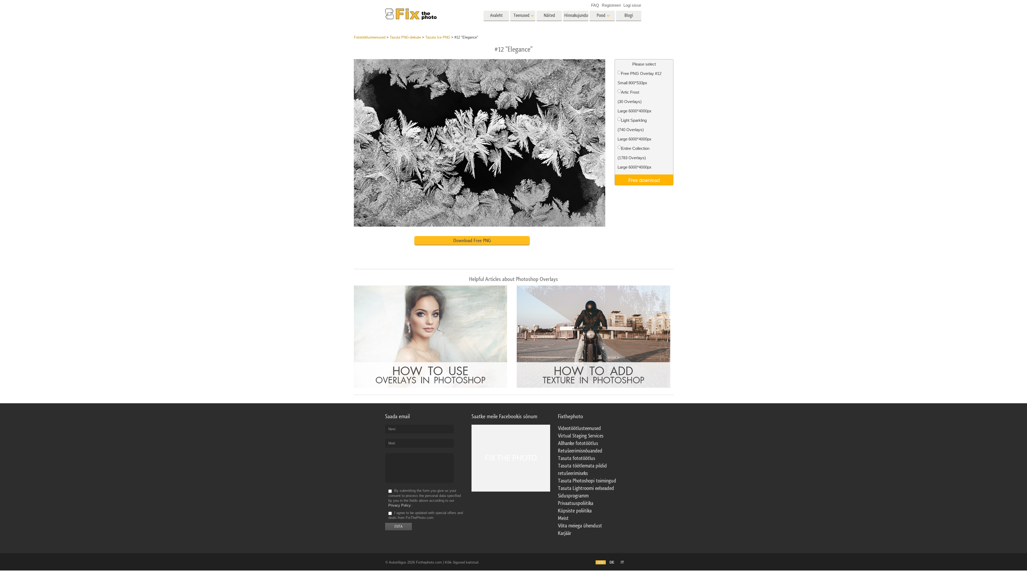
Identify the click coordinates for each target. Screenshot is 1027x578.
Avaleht (496, 15)
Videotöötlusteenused (579, 428)
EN (600, 562)
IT (622, 562)
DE (612, 562)
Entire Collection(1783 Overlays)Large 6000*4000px (635, 157)
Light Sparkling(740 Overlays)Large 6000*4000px (635, 129)
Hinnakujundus (576, 15)
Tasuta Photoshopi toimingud (587, 481)
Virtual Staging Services (580, 436)
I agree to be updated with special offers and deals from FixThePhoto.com (425, 515)
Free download (644, 179)
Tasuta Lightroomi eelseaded (586, 488)
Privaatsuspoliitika (575, 503)
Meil (391, 443)
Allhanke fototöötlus (578, 443)
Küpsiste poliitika (575, 511)
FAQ (595, 5)
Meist (563, 518)
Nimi (391, 429)
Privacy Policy (399, 505)
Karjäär (564, 533)
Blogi (628, 15)
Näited (549, 15)
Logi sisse (632, 5)
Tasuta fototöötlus (576, 458)
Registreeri (611, 5)
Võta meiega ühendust (580, 525)
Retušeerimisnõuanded (580, 451)
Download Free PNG (472, 240)
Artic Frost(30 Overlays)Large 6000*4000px (635, 101)
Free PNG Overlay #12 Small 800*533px (639, 78)
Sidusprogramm (573, 496)
